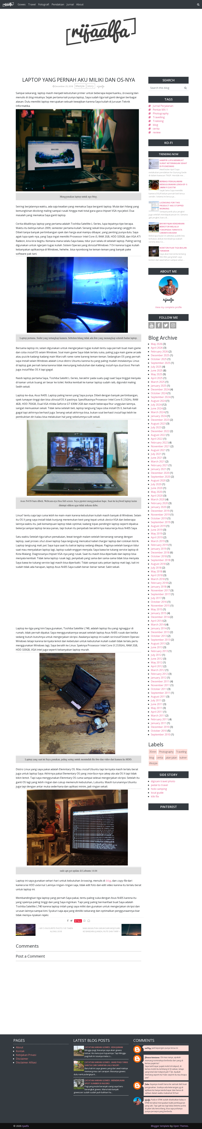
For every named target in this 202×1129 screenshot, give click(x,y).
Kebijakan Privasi (26, 1055)
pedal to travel (159, 785)
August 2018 (158, 564)
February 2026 (159, 351)
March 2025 (158, 382)
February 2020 (159, 503)
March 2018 (158, 579)
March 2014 (158, 624)
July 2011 (156, 700)
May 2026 (156, 344)
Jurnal (70, 4)
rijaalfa (168, 300)
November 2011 (160, 685)
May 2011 (156, 708)
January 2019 (158, 548)
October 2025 (159, 359)
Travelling (159, 117)
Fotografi (43, 4)
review (156, 132)
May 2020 (156, 492)
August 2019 (158, 526)
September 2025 (160, 363)
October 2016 (159, 602)
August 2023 (158, 423)
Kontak (20, 1051)
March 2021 (158, 461)
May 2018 (156, 571)
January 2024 (158, 416)
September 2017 (160, 594)
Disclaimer (22, 1058)
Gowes (22, 4)
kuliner (183, 757)
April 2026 (157, 347)
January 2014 (158, 628)
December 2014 (160, 617)
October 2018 (159, 556)
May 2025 (156, 374)
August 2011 (158, 696)
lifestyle (80, 86)
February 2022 (159, 442)
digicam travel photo (163, 781)
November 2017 (160, 590)
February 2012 (159, 674)
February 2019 (159, 545)
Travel (32, 4)
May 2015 (156, 609)
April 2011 (157, 711)
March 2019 (158, 541)
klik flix (155, 796)
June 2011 (157, 704)
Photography (161, 113)
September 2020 (160, 476)
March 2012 (158, 670)
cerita (156, 128)
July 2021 (156, 454)
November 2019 (160, 514)
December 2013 (160, 632)
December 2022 (160, 431)
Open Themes (180, 1125)
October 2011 (159, 689)
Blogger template (160, 1125)
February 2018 (159, 583)
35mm (152, 751)
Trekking (158, 121)
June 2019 (157, 529)
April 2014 (157, 620)
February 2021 (159, 465)
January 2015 (158, 613)
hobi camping (159, 789)
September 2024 (160, 397)
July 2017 (156, 598)
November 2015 (160, 605)
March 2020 (158, 499)
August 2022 (158, 435)
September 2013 (160, 639)
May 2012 (156, 662)
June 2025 (157, 370)
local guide (157, 792)
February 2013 (159, 651)
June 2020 (157, 488)
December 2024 (160, 389)
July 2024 (156, 404)
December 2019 (160, 511)
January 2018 (158, 586)
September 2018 (160, 560)
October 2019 (159, 518)
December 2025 (160, 355)
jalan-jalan (171, 757)
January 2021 (158, 469)
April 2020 (157, 495)
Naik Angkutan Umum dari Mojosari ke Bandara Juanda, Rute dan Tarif (101, 930)
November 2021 (160, 446)
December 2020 (160, 473)
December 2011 (160, 681)
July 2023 (156, 427)
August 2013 (158, 643)
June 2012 (157, 658)
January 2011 (158, 723)
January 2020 (158, 507)
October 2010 (159, 730)
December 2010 (160, 727)
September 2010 (160, 734)
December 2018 (160, 552)
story (90, 86)
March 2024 (158, 412)
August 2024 (158, 401)
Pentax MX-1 (160, 109)
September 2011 (160, 693)
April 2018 (157, 575)
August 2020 (158, 480)
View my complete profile (168, 307)
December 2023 (160, 420)
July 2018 (156, 567)
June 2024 (157, 408)
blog (155, 125)
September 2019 (160, 522)
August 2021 (158, 450)
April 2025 (157, 378)
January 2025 (158, 385)
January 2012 (158, 677)
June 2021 (157, 457)
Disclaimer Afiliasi (26, 1062)
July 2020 (156, 484)
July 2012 (156, 655)
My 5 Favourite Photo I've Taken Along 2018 (56, 930)
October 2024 (159, 393)
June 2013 (157, 647)
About (79, 4)
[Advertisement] (101, 53)
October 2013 (159, 636)
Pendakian (58, 4)
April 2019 (157, 537)
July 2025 (156, 366)
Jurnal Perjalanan (163, 106)
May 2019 (156, 533)
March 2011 (158, 715)
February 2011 (159, 719)
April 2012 (157, 666)
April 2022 (157, 438)
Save (79, 921)
